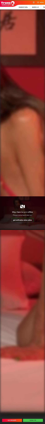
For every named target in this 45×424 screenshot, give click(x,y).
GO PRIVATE (12, 420)
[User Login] (34, 2)
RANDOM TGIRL (23, 7)
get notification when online (22, 220)
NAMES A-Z (35, 7)
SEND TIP (33, 420)
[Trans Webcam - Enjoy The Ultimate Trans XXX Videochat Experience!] (8, 3)
